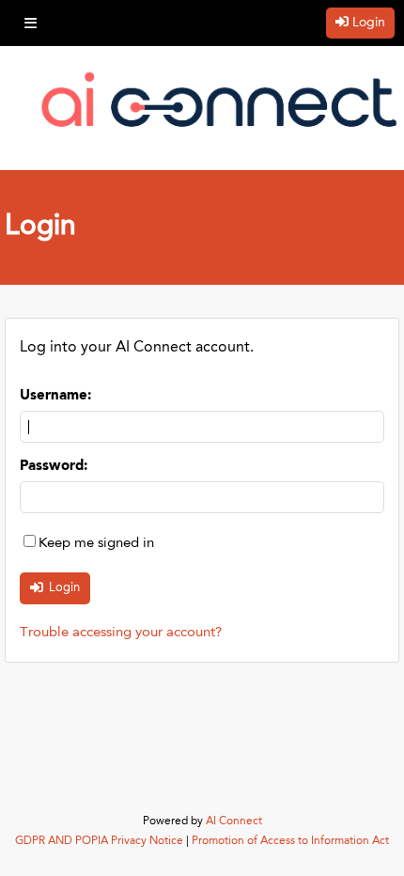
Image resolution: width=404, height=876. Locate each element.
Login (368, 22)
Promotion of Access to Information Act (290, 841)
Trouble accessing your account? (121, 633)
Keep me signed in (96, 544)
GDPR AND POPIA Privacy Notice (99, 841)
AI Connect (234, 821)
